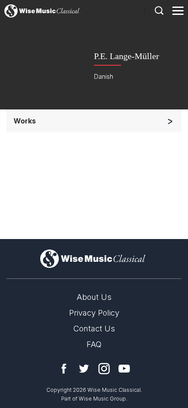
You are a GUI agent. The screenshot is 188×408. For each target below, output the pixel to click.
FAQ (94, 344)
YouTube (124, 368)
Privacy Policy (94, 312)
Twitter (84, 368)
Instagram (104, 368)
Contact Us (94, 328)
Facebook (64, 368)
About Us (94, 297)
